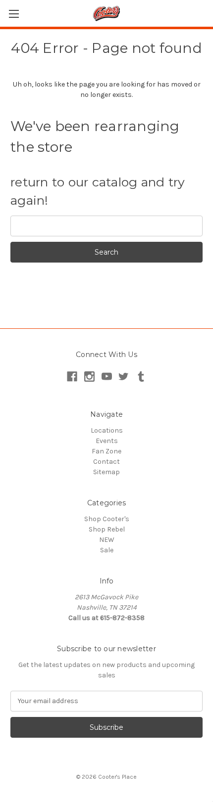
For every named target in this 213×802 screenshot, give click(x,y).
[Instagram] (89, 376)
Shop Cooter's (106, 519)
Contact (106, 461)
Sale (106, 550)
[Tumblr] (141, 376)
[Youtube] (107, 376)
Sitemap (106, 472)
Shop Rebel (107, 529)
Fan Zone (106, 451)
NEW (106, 539)
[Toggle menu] (13, 13)
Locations (107, 430)
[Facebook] (72, 376)
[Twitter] (123, 376)
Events (107, 441)
